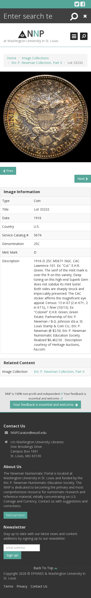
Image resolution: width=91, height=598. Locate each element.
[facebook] (82, 4)
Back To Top (44, 568)
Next (81, 178)
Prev (9, 170)
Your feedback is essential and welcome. (44, 404)
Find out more (15, 515)
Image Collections (35, 58)
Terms (8, 586)
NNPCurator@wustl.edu (28, 432)
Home (11, 58)
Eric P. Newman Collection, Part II (36, 62)
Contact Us (39, 586)
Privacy (22, 586)
